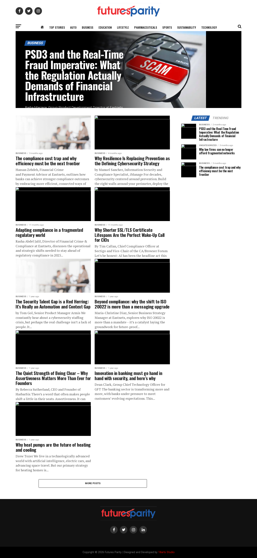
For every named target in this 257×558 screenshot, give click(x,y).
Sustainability (186, 27)
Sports (167, 27)
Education (105, 27)
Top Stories (57, 27)
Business (87, 27)
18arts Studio (166, 552)
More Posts (93, 483)
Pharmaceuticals (145, 27)
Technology (209, 27)
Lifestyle (123, 27)
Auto (73, 27)
